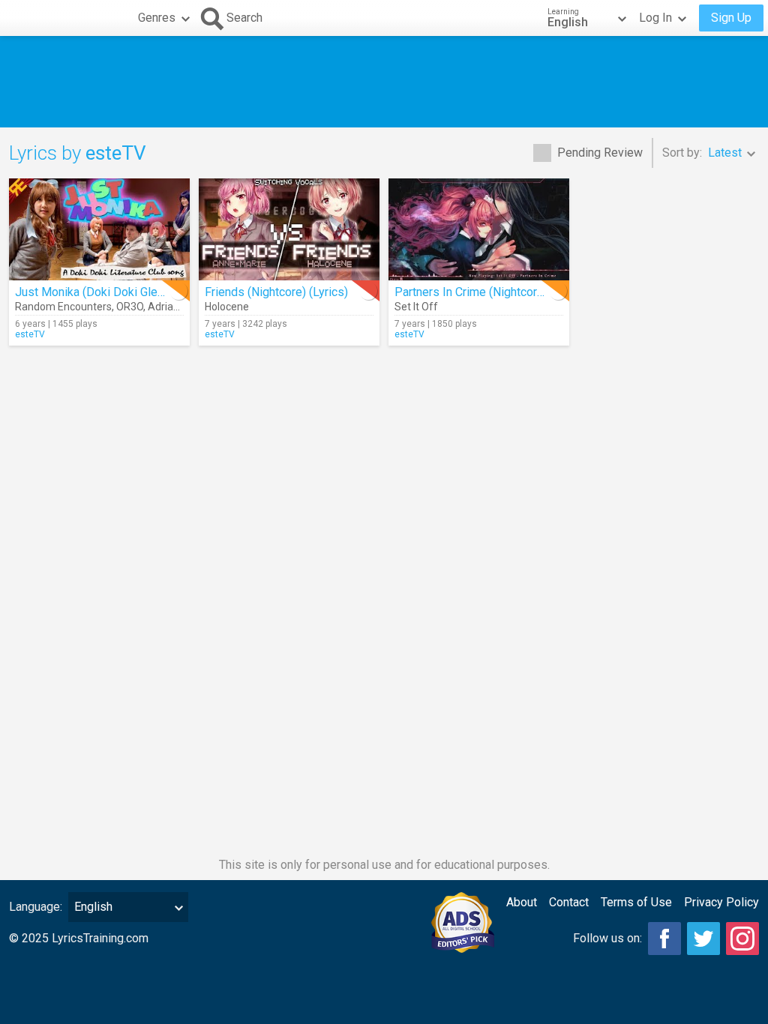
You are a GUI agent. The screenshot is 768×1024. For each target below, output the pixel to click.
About (521, 902)
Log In (655, 17)
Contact (569, 902)
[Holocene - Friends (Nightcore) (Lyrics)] (289, 229)
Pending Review (600, 152)
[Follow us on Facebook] (664, 938)
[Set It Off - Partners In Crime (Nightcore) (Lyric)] (478, 229)
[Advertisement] (384, 81)
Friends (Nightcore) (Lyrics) (276, 292)
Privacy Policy (721, 902)
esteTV (30, 334)
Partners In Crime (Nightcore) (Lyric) (488, 292)
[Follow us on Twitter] (703, 938)
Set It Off (416, 307)
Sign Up (731, 17)
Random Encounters (63, 307)
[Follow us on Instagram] (742, 938)
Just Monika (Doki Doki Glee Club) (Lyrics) (125, 292)
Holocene (227, 307)
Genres (157, 17)
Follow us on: (607, 938)
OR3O (129, 307)
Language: (35, 907)
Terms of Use (636, 902)
